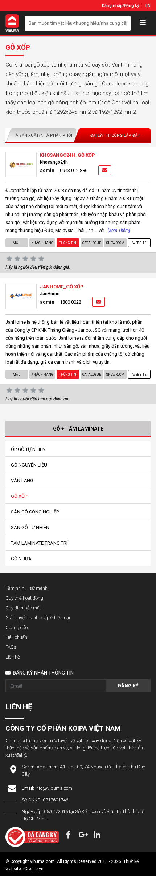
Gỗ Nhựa (21, 558)
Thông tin (67, 243)
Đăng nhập (112, 5)
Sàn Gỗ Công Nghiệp (35, 512)
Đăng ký (131, 5)
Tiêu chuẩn (16, 637)
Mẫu (17, 243)
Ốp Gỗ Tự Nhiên (28, 449)
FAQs (10, 647)
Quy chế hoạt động (24, 598)
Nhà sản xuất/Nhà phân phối (41, 135)
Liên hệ (12, 657)
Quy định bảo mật (23, 608)
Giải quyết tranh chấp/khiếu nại (37, 617)
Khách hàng (42, 243)
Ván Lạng (22, 480)
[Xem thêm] (119, 230)
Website (139, 243)
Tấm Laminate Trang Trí (39, 543)
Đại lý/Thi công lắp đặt (115, 135)
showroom (115, 243)
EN (148, 5)
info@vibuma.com (53, 788)
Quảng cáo (16, 627)
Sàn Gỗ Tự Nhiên (30, 527)
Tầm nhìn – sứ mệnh (26, 588)
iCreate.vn (33, 868)
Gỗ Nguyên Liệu (29, 465)
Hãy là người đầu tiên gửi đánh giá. (37, 267)
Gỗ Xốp (19, 496)
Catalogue (91, 243)
